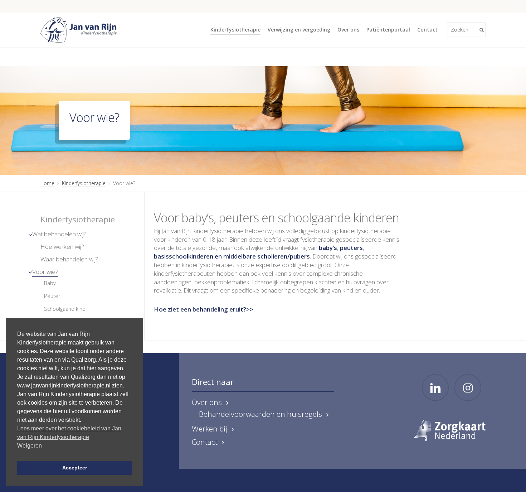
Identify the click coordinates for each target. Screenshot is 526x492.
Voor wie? (45, 271)
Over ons (207, 402)
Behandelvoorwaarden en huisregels (260, 414)
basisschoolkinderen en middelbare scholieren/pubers (232, 256)
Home (47, 183)
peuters (351, 247)
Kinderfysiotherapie (84, 183)
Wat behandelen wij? (59, 234)
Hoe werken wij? (62, 246)
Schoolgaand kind (65, 308)
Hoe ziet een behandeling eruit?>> (203, 309)
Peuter (52, 295)
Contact (205, 442)
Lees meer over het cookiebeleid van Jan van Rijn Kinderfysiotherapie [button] (69, 432)
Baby (50, 282)
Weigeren (29, 446)
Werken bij (209, 429)
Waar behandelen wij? (69, 259)
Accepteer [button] (74, 468)
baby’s (328, 247)
